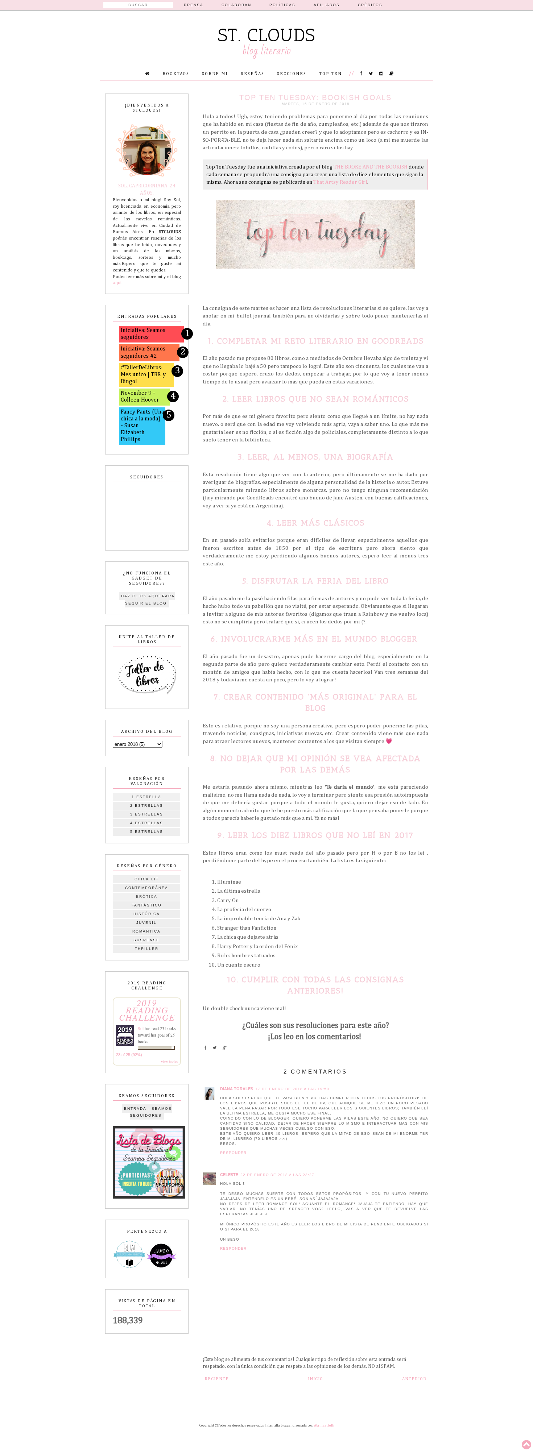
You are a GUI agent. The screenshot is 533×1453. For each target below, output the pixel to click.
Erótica (146, 896)
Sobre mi (215, 74)
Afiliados (327, 5)
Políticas (282, 5)
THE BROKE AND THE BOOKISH (371, 167)
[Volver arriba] (526, 1445)
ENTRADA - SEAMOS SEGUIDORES (148, 1112)
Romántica (146, 931)
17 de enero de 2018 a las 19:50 (292, 1089)
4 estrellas (146, 823)
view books (169, 1061)
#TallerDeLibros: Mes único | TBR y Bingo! (143, 375)
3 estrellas (146, 814)
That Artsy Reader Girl (340, 182)
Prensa (193, 5)
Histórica (146, 914)
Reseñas (252, 74)
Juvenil (146, 923)
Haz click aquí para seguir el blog (148, 599)
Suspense (146, 940)
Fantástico (147, 905)
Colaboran (236, 5)
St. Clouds (266, 35)
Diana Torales (236, 1089)
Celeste (229, 1174)
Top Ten (330, 74)
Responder (233, 1153)
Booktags (175, 74)
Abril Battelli (324, 1425)
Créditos (370, 5)
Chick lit (147, 879)
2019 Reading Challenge (147, 1010)
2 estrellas (146, 806)
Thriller (146, 949)
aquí (117, 283)
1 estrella (146, 797)
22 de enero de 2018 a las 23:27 (277, 1175)
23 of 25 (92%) (129, 1055)
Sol (141, 1028)
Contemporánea (146, 888)
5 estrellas (146, 832)
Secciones (291, 74)
